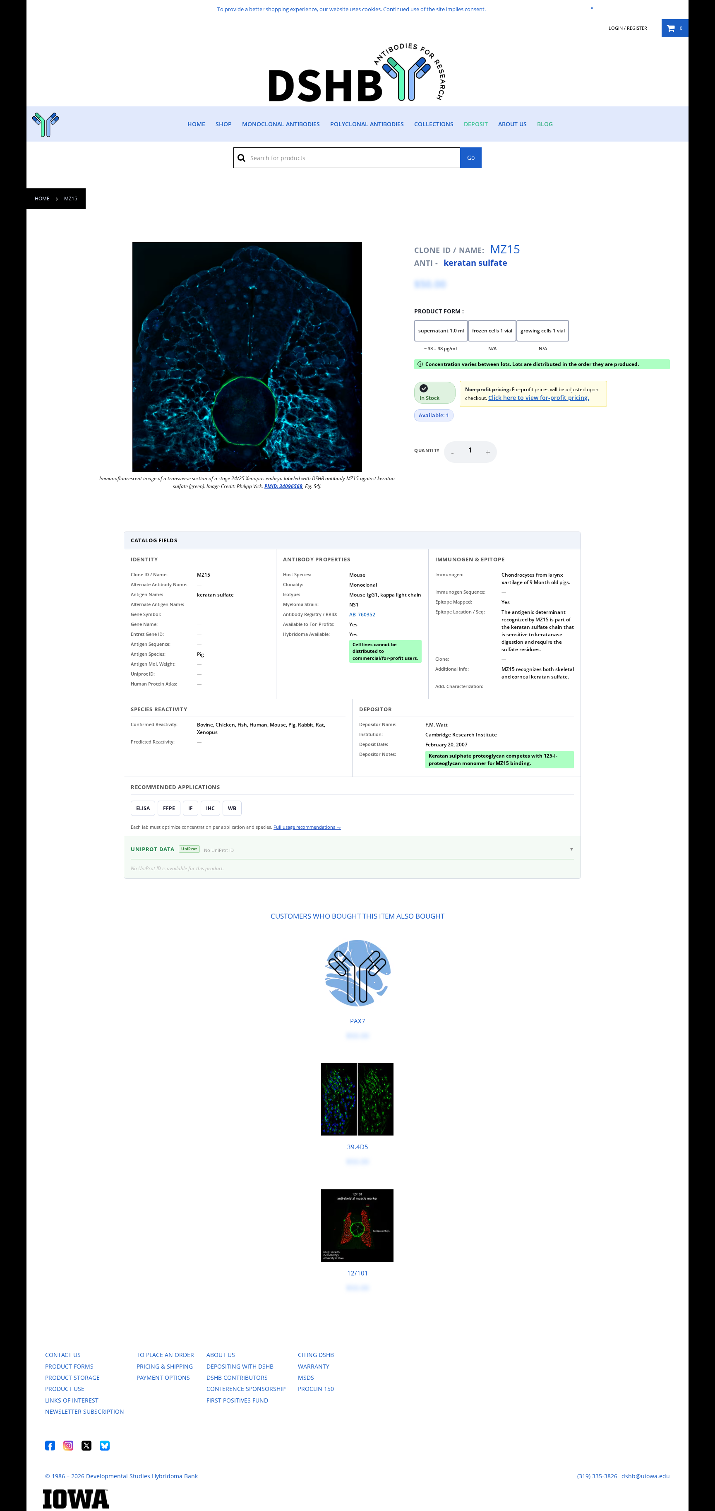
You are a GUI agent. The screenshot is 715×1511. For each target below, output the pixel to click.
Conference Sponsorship (246, 1389)
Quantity (427, 450)
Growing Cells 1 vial (543, 330)
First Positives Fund (237, 1400)
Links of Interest (71, 1400)
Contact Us (63, 1355)
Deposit (476, 124)
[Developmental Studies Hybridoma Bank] (358, 102)
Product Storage (72, 1377)
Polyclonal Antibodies (367, 124)
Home (196, 124)
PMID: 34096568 (283, 486)
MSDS (306, 1377)
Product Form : (439, 311)
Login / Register (628, 28)
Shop (224, 124)
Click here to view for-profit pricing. (538, 398)
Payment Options (163, 1377)
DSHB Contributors (237, 1377)
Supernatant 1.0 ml (441, 330)
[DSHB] (44, 123)
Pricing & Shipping (165, 1366)
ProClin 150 (316, 1389)
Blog (545, 124)
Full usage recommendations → (307, 827)
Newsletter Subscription (84, 1411)
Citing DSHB (316, 1355)
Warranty (313, 1366)
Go (471, 157)
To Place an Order (165, 1355)
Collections (433, 124)
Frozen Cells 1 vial (492, 330)
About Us (512, 124)
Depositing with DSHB (240, 1366)
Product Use (64, 1389)
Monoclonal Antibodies (281, 124)
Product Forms (69, 1366)
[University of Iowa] (76, 1506)
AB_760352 (362, 614)
